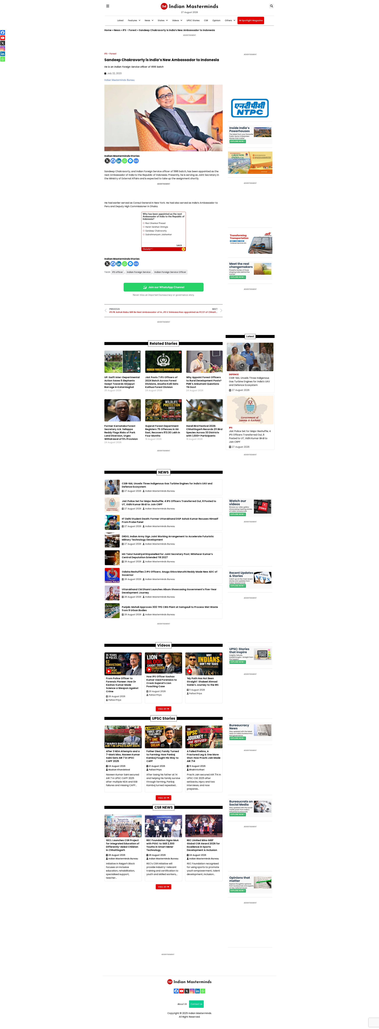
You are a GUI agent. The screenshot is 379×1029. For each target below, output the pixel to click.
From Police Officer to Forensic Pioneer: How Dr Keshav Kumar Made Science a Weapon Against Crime (122, 685)
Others (228, 20)
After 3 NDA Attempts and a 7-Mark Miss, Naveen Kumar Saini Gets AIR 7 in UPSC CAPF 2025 (123, 756)
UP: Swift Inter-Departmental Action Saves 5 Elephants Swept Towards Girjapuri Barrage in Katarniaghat (122, 382)
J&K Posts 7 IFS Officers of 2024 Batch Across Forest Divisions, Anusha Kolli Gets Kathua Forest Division (161, 382)
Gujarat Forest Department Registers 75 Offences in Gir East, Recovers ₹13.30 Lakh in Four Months (162, 430)
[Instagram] (192, 991)
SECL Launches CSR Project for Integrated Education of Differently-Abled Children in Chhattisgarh (122, 845)
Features (132, 20)
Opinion (216, 20)
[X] (107, 160)
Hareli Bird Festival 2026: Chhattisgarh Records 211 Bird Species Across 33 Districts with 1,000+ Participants (204, 430)
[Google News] (136, 160)
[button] (107, 6)
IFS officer (117, 272)
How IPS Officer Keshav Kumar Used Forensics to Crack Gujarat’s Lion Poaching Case (161, 681)
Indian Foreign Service (138, 272)
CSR (206, 20)
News (147, 20)
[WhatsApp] (202, 991)
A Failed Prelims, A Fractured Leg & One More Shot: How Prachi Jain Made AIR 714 (203, 756)
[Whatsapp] (124, 160)
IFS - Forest (129, 30)
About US (182, 1004)
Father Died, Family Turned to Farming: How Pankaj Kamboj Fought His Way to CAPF (162, 756)
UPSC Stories (193, 20)
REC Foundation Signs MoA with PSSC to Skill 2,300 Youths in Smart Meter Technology (162, 845)
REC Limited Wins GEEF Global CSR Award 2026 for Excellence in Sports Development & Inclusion (203, 845)
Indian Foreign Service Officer (170, 272)
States (161, 20)
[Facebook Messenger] (130, 160)
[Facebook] (113, 160)
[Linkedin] (118, 160)
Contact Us (196, 1004)
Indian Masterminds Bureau (119, 79)
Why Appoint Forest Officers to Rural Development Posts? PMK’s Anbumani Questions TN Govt (203, 382)
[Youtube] (181, 991)
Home (107, 30)
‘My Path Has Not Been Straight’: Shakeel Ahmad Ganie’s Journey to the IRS (203, 682)
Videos (175, 20)
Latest (120, 20)
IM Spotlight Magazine (251, 20)
